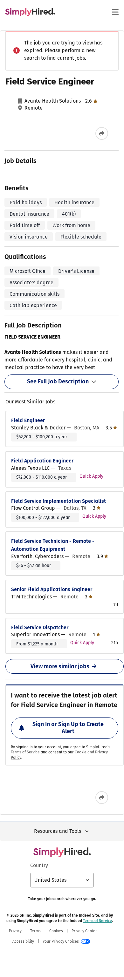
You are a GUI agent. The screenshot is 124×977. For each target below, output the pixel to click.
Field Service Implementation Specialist (58, 501)
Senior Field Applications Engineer (51, 589)
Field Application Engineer (42, 461)
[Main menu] (115, 12)
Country (39, 865)
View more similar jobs (60, 666)
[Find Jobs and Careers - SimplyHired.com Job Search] (30, 12)
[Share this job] (101, 133)
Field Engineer (28, 420)
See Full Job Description (58, 381)
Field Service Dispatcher (39, 627)
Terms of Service (25, 752)
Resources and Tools (57, 831)
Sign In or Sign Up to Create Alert (68, 728)
